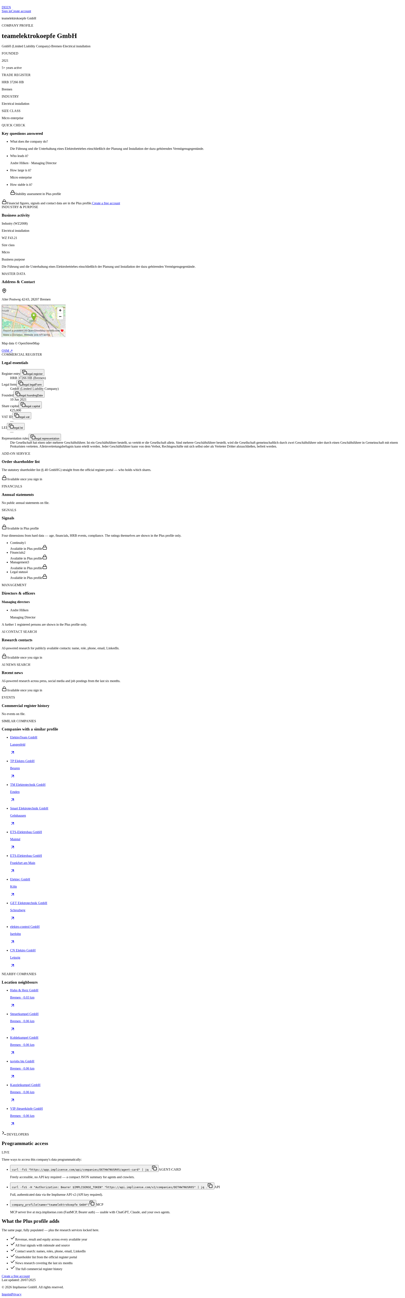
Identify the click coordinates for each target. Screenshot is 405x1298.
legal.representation (47, 438)
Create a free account (106, 203)
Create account (21, 11)
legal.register (35, 373)
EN (8, 7)
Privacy (16, 1294)
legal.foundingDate (31, 395)
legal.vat (24, 417)
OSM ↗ (7, 350)
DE (4, 7)
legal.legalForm (32, 384)
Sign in (6, 11)
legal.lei (18, 427)
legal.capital (33, 406)
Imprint (6, 1294)
